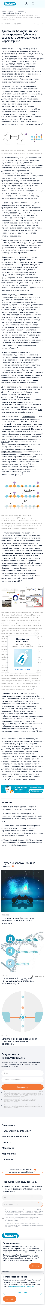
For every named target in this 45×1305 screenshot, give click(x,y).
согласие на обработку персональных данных (22, 1099)
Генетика (18, 24)
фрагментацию (15, 434)
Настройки (22, 1292)
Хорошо (35, 1266)
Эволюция (5, 24)
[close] (43, 977)
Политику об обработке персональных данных (23, 1095)
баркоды (5, 441)
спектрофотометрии (24, 412)
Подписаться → (22, 669)
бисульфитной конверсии (11, 452)
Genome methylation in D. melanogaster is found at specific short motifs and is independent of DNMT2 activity (21, 816)
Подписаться (22, 1087)
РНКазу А (28, 392)
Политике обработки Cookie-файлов (23, 1287)
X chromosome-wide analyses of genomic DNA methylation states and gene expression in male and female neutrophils (20, 828)
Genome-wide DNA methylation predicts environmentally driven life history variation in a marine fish (21, 842)
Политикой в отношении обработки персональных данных (23, 1106)
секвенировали (28, 416)
